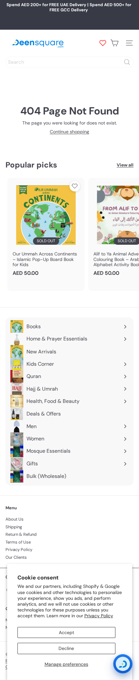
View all (125, 165)
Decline (66, 648)
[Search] (127, 62)
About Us (14, 519)
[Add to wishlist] (75, 186)
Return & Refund (21, 534)
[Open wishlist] (102, 43)
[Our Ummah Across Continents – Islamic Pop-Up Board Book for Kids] (46, 229)
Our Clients (16, 557)
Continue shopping (69, 132)
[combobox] (69, 62)
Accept (66, 632)
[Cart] (114, 43)
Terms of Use (18, 542)
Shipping (13, 527)
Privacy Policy (98, 616)
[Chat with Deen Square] (123, 664)
